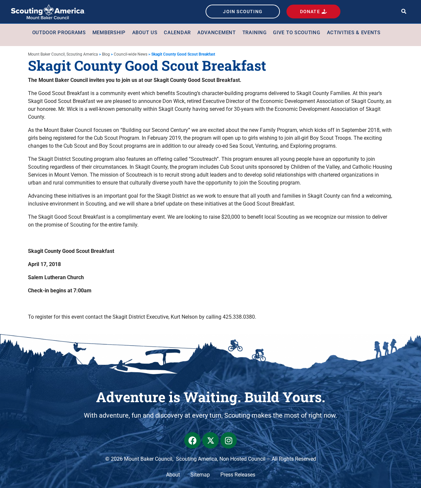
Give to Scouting (296, 33)
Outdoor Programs (59, 33)
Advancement (216, 33)
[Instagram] (228, 440)
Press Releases (237, 475)
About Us (145, 33)
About (173, 475)
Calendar (177, 33)
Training (254, 33)
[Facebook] (192, 440)
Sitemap (200, 475)
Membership (109, 33)
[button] (403, 11)
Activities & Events (354, 33)
